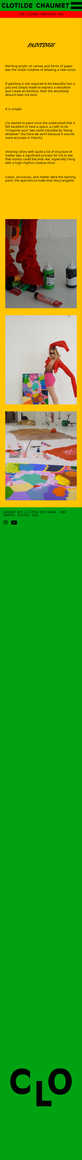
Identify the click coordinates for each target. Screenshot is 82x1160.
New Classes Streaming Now (41, 14)
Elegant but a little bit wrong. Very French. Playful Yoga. (34, 514)
